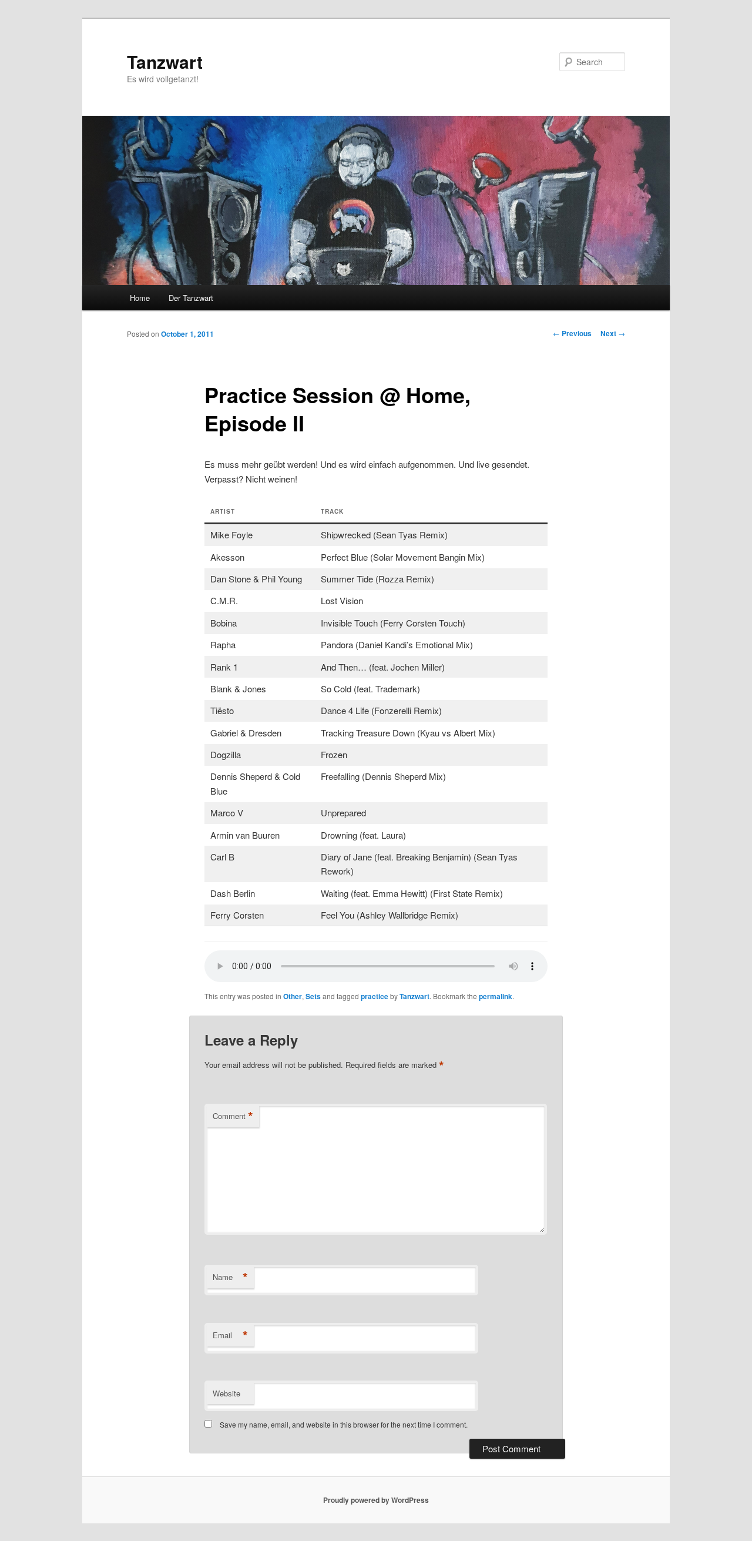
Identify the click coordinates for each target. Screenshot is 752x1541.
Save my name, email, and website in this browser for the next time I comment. (344, 1424)
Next (612, 333)
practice (374, 996)
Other (292, 996)
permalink (495, 996)
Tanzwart (165, 61)
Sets (313, 996)
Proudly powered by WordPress (376, 1500)
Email (230, 1335)
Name (230, 1277)
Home (140, 297)
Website (226, 1393)
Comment (233, 1116)
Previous (572, 333)
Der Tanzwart (191, 297)
